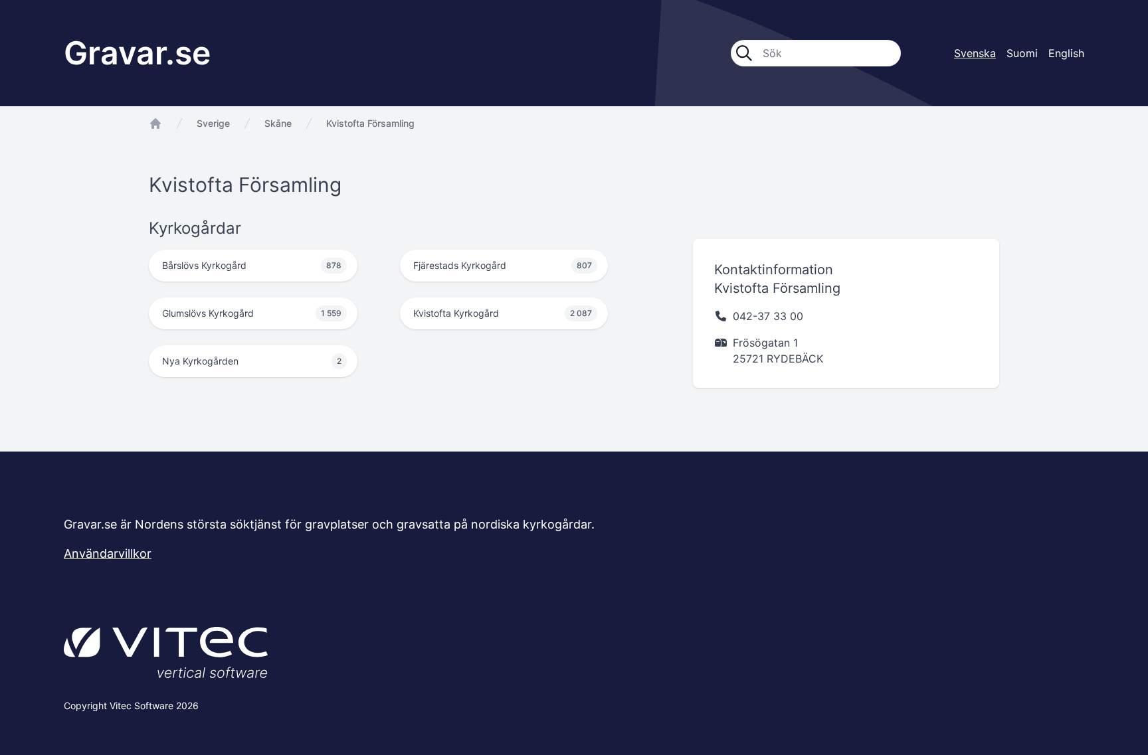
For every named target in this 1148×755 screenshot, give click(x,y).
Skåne (278, 123)
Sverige (213, 123)
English (1066, 53)
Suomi (1022, 53)
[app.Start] (155, 123)
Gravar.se (137, 52)
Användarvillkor (107, 553)
